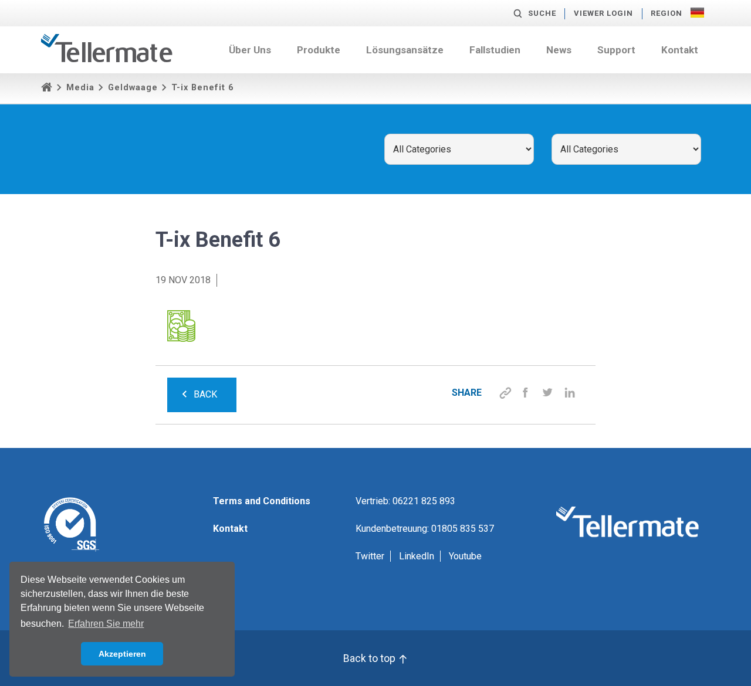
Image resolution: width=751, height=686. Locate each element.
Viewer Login (603, 13)
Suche (542, 13)
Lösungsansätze (405, 50)
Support (616, 50)
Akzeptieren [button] (122, 653)
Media (80, 88)
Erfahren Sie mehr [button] (106, 624)
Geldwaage (133, 88)
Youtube (465, 556)
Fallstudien (494, 50)
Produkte (318, 50)
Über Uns (250, 50)
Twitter (370, 556)
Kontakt (679, 50)
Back (205, 394)
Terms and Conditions (261, 501)
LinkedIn (416, 556)
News (558, 50)
